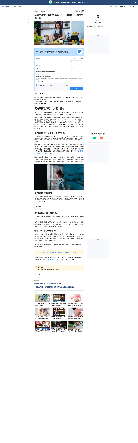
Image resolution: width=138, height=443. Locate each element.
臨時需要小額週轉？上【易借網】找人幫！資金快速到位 (75, 331)
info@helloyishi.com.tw (53, 259)
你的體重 (38, 68)
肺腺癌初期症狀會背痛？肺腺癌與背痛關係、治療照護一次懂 (75, 317)
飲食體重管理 (42, 11)
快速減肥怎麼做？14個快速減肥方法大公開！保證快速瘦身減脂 (75, 304)
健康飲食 (36, 11)
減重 (37, 101)
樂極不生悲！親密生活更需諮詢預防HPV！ (59, 304)
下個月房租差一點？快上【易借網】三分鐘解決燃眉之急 (59, 331)
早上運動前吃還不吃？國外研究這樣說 (42, 304)
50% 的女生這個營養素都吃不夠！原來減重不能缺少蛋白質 (59, 252)
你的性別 (38, 58)
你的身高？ (38, 65)
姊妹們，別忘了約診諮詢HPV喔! (42, 331)
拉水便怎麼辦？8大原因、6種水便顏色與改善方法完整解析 (42, 317)
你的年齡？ (38, 62)
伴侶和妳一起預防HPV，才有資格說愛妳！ (59, 317)
